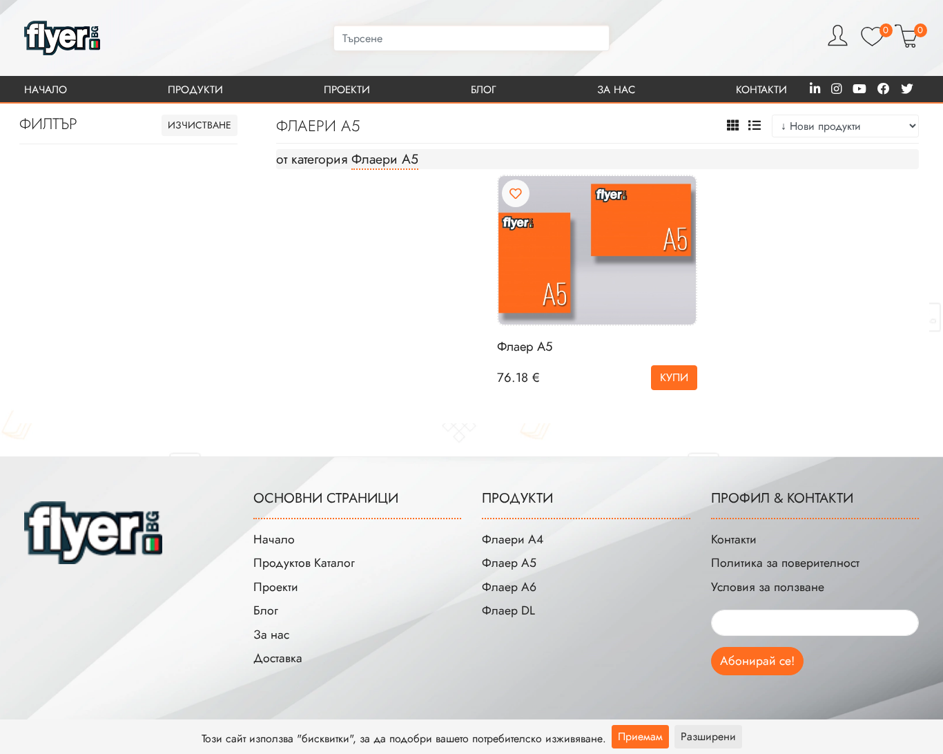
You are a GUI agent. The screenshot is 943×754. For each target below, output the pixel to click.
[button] (733, 125)
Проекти (347, 89)
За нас (616, 89)
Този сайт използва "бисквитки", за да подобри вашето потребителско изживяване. (404, 738)
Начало (45, 89)
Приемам (640, 736)
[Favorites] (515, 194)
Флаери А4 (512, 539)
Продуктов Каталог (304, 563)
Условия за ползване (767, 587)
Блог (483, 89)
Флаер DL (508, 610)
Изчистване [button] (199, 125)
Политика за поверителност (785, 563)
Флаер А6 (509, 587)
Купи (674, 377)
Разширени (708, 736)
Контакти (761, 89)
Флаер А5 (524, 346)
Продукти (195, 89)
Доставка (277, 658)
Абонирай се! (757, 661)
